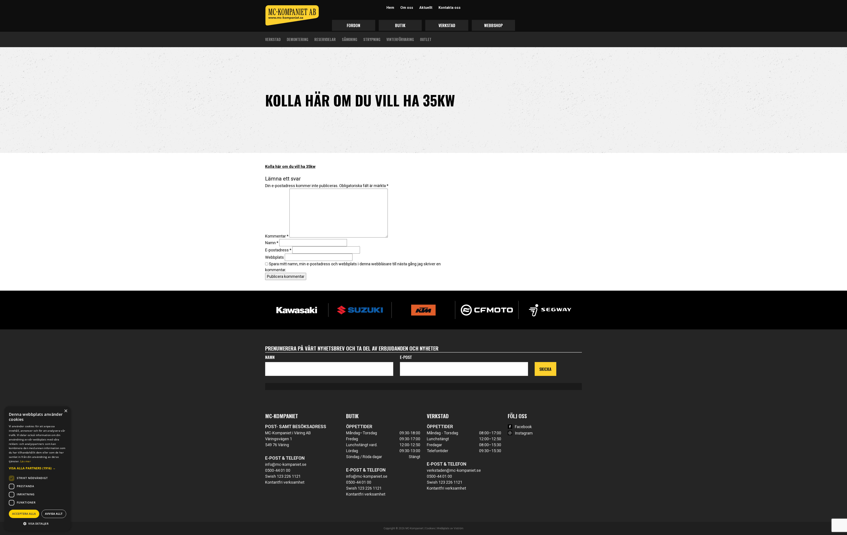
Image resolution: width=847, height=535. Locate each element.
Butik (400, 25)
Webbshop (493, 25)
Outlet (425, 39)
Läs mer (25, 461)
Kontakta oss (449, 8)
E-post (406, 357)
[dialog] (37, 468)
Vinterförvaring (400, 39)
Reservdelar (325, 39)
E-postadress (278, 250)
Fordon (353, 25)
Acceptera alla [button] (24, 514)
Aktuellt (425, 8)
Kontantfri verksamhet (284, 482)
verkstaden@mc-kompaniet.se (454, 470)
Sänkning (349, 39)
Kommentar (277, 236)
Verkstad (446, 25)
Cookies (430, 528)
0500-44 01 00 (277, 470)
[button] (37, 468)
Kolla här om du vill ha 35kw (290, 166)
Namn (271, 242)
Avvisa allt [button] (53, 514)
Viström (458, 528)
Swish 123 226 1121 (283, 476)
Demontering (297, 39)
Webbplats (274, 257)
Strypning (371, 39)
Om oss (406, 8)
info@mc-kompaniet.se (285, 464)
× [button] (65, 411)
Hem (390, 8)
